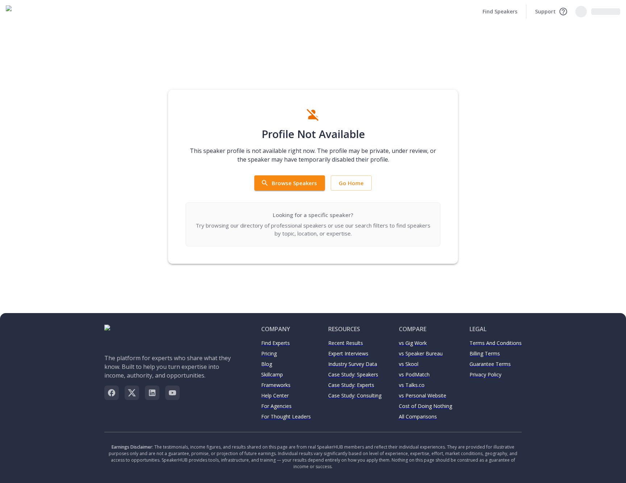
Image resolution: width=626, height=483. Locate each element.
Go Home (351, 183)
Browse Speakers (294, 183)
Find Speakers (500, 11)
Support (545, 11)
